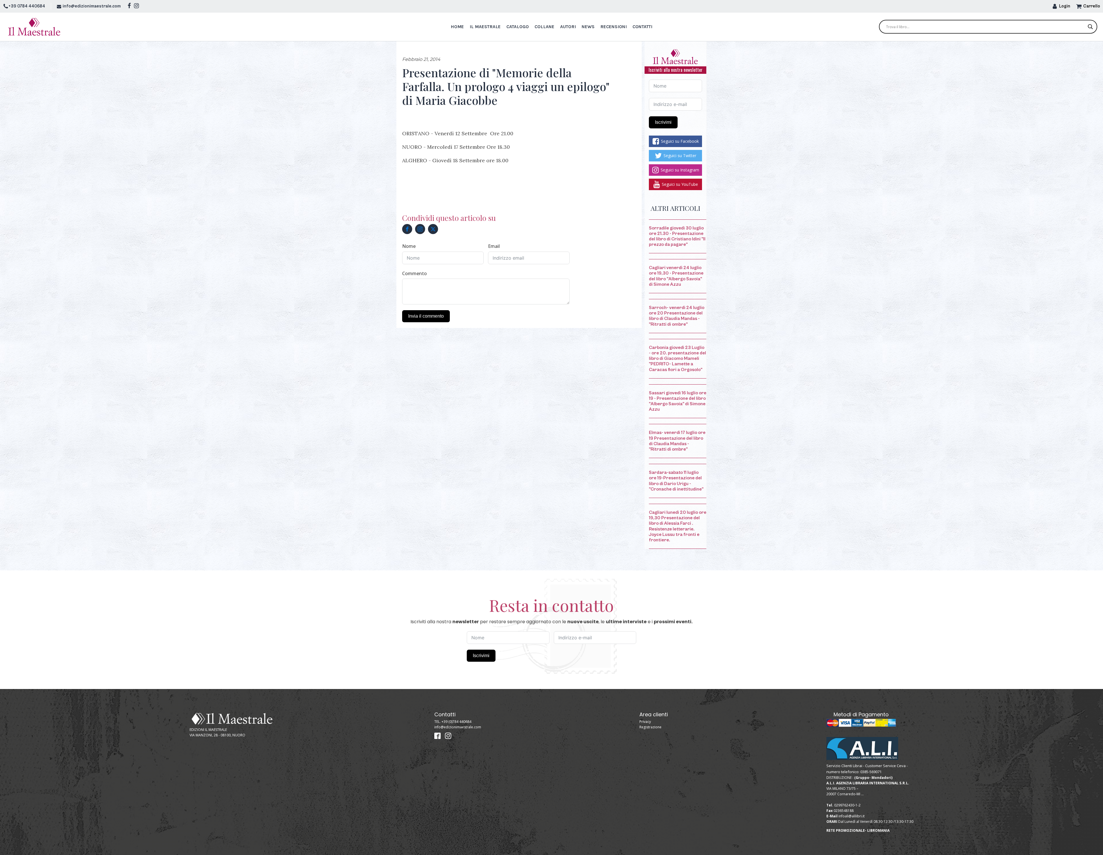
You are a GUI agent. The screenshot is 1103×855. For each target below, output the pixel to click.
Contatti (642, 26)
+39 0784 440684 (27, 6)
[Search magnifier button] (1090, 27)
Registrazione (650, 727)
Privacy (645, 721)
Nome (409, 246)
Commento (414, 273)
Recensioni (613, 26)
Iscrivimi (663, 122)
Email (494, 246)
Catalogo (517, 26)
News (588, 26)
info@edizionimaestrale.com (92, 6)
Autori (568, 26)
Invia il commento (426, 316)
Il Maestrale (485, 26)
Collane (544, 26)
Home (457, 26)
